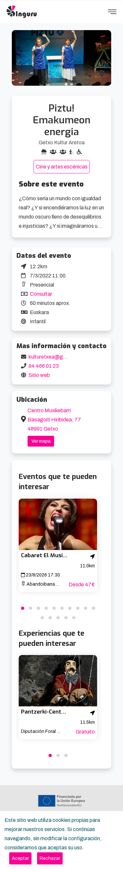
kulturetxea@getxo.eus (56, 357)
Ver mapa (41, 441)
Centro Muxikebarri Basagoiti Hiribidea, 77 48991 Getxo (54, 420)
